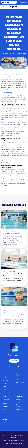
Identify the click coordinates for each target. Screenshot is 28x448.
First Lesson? (5, 391)
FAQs (4, 422)
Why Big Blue (19, 402)
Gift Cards (5, 412)
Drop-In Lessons (20, 382)
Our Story (18, 399)
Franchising (19, 396)
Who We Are (5, 403)
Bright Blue (5, 380)
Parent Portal (15, 169)
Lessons (5, 375)
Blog (4, 409)
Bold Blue (5, 383)
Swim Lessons (21, 53)
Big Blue (4, 386)
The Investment (19, 409)
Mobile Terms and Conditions (18, 440)
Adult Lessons (19, 385)
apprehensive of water (9, 128)
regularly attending (8, 92)
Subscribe (14, 360)
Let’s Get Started (20, 414)
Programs (19, 375)
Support (5, 419)
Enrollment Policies (17, 443)
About (4, 396)
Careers (4, 414)
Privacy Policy (9, 443)
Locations (5, 406)
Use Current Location (23, 2)
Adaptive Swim (6, 389)
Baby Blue (5, 377)
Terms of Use (7, 440)
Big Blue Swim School (11, 101)
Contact (4, 427)
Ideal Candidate (19, 412)
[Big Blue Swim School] (14, 7)
